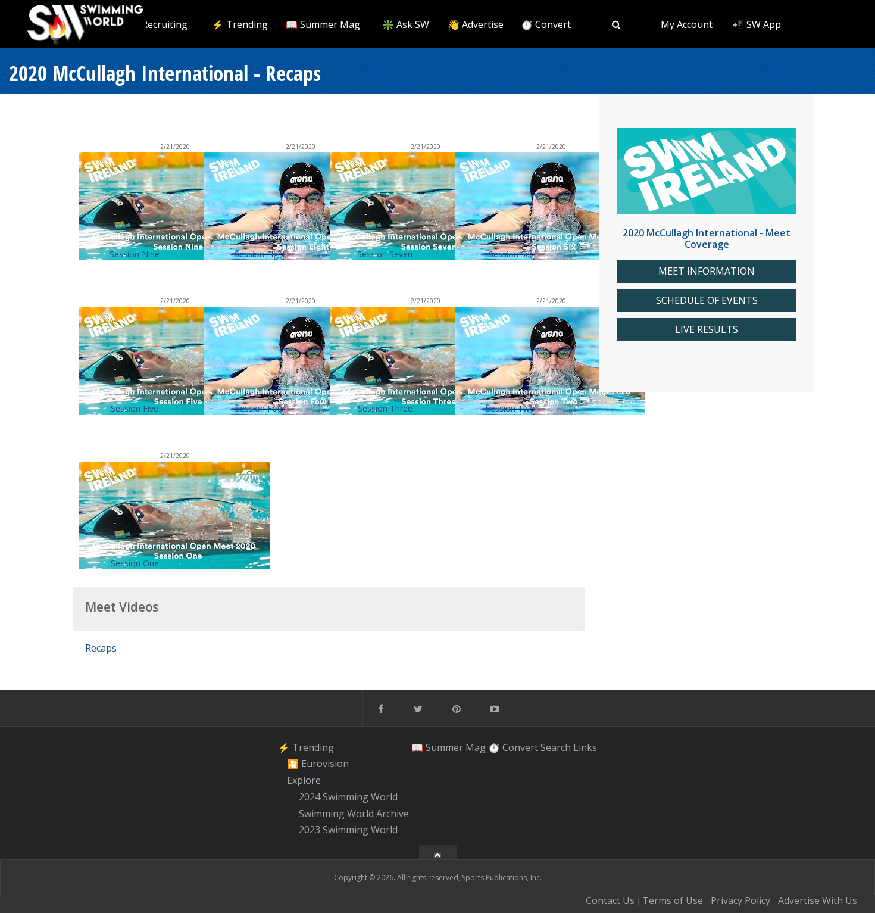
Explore (304, 780)
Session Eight (260, 254)
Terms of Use (672, 900)
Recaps (101, 648)
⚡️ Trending (240, 24)
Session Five (134, 408)
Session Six (510, 254)
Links (585, 747)
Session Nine (135, 254)
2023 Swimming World (348, 830)
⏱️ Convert (546, 24)
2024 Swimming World (348, 796)
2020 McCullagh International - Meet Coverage (706, 238)
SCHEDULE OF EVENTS (707, 300)
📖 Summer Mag (323, 24)
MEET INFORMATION (706, 271)
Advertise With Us (817, 900)
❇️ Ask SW (405, 24)
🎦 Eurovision (318, 764)
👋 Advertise (476, 24)
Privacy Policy (740, 900)
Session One (135, 563)
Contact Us (610, 900)
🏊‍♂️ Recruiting (157, 24)
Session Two (510, 408)
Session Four (260, 408)
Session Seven (384, 254)
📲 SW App (756, 24)
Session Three (385, 408)
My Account (686, 24)
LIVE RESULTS (706, 329)
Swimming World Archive (354, 813)
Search (555, 747)
